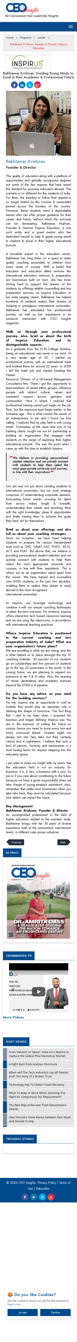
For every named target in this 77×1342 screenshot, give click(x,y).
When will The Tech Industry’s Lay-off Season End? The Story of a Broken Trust (38, 1074)
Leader (41, 38)
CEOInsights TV (19, 956)
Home (9, 38)
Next (62, 842)
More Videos (13, 1017)
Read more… (15, 1304)
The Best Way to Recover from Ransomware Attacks (37, 1107)
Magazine (25, 38)
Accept (22, 1312)
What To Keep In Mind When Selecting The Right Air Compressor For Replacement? (37, 1095)
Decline (55, 1312)
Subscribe (42, 1188)
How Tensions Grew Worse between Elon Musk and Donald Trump (40, 1119)
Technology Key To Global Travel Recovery (36, 1084)
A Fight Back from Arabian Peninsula (33, 1064)
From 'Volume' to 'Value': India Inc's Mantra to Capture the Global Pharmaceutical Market (39, 1054)
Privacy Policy (47, 1182)
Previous (16, 842)
